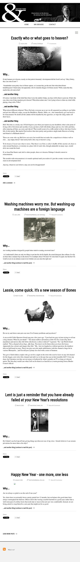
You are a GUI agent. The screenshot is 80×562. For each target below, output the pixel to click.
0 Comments (52, 43)
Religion (41, 43)
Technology (42, 214)
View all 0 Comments (57, 215)
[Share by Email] (17, 177)
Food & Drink (39, 295)
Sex (43, 295)
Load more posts (9, 534)
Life (38, 43)
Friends (38, 405)
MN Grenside (39, 24)
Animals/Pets (32, 295)
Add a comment (7, 183)
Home (26, 24)
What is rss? (11, 550)
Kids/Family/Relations (31, 214)
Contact (52, 24)
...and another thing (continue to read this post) (17, 263)
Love (43, 480)
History (35, 43)
